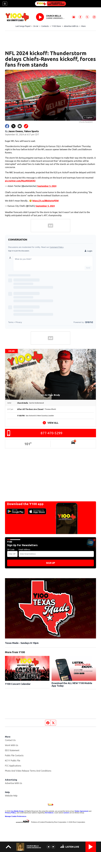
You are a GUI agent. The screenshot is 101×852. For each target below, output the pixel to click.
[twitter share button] (13, 126)
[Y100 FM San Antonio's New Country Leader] (50, 3)
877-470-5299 (51, 433)
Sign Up (50, 563)
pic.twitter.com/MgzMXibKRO (20, 181)
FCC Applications (13, 765)
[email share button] (20, 126)
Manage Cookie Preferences (15, 816)
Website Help (11, 795)
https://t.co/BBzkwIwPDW (45, 201)
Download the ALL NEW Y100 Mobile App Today (72, 684)
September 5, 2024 (46, 186)
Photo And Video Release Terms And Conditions (28, 771)
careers (66, 813)
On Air (35, 26)
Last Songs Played (23, 26)
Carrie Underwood (55, 18)
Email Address (24, 549)
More (83, 26)
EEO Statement (12, 750)
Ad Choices (49, 813)
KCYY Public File (12, 760)
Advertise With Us (71, 26)
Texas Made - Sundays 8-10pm (22, 643)
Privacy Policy (10, 813)
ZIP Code (10, 549)
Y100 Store (56, 26)
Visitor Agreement (81, 811)
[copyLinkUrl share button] (26, 126)
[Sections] (5, 4)
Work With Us (11, 745)
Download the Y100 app (25, 504)
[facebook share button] (7, 126)
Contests (45, 26)
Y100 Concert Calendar (18, 684)
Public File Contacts (14, 755)
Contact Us (10, 740)
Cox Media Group (17, 811)
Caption (88, 117)
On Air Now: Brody (50, 395)
